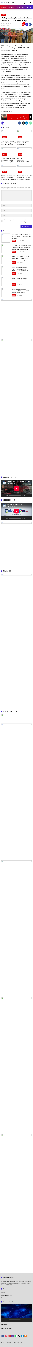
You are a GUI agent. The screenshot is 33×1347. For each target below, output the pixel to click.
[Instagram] (6, 1336)
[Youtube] (9, 1336)
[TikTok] (19, 1336)
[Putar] (4, 495)
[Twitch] (12, 1336)
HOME (3, 1292)
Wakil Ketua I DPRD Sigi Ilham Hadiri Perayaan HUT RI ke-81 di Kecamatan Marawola (8, 143)
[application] (16, 488)
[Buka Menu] (27, 3)
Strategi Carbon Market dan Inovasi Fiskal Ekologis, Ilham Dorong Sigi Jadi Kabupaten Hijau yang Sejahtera (8, 160)
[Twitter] (23, 123)
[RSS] (25, 1336)
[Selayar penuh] (29, 495)
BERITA (3, 14)
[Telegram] (26, 123)
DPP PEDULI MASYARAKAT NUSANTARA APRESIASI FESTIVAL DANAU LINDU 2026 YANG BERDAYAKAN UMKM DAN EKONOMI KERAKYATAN (24, 160)
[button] (24, 3)
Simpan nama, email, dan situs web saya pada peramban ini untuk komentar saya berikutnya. (15, 221)
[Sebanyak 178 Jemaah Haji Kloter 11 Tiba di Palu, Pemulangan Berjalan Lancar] (8, 169)
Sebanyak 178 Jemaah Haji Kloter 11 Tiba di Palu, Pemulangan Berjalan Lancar (8, 177)
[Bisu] (26, 495)
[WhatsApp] (30, 123)
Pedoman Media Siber (6, 1295)
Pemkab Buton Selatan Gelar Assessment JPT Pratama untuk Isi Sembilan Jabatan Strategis (24, 177)
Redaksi (3, 23)
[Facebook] (19, 123)
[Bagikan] (30, 24)
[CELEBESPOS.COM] (7, 2)
